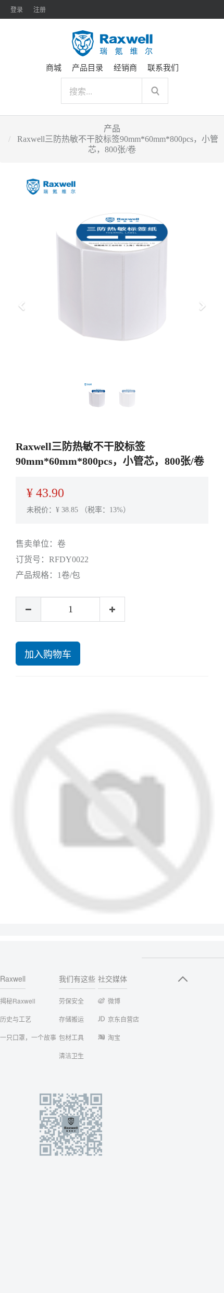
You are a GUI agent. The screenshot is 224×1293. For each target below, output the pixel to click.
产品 (112, 128)
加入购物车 (47, 653)
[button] (25, 301)
